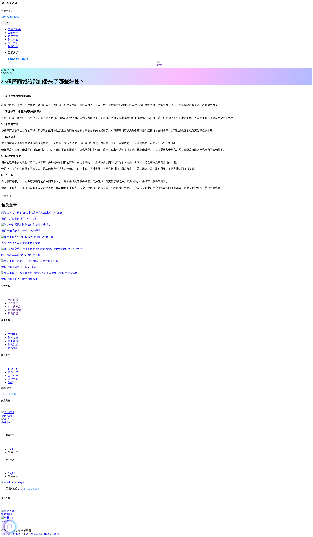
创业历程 (13, 341)
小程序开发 (14, 306)
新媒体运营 (14, 310)
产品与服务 (14, 29)
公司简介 (13, 334)
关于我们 (13, 43)
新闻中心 (13, 39)
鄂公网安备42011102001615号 (42, 533)
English (12, 449)
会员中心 (13, 379)
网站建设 (13, 299)
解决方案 (13, 36)
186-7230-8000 (30, 488)
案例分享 (13, 32)
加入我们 (13, 344)
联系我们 (13, 46)
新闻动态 (13, 337)
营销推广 (13, 303)
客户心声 (13, 375)
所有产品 (13, 313)
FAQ (10, 382)
